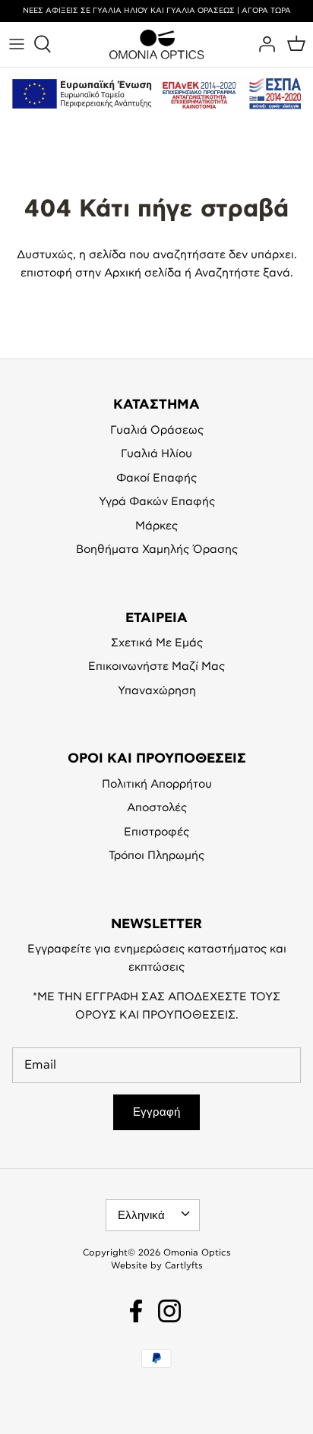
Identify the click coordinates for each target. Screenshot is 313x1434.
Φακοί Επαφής (156, 478)
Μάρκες (156, 526)
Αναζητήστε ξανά (242, 273)
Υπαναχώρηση (157, 690)
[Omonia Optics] (156, 44)
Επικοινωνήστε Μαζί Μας (156, 666)
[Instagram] (169, 1311)
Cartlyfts (184, 1265)
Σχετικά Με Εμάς (157, 643)
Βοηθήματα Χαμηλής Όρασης (157, 549)
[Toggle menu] (16, 44)
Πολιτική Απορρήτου (157, 784)
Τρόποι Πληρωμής (156, 855)
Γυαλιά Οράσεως (157, 430)
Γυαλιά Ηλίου (156, 454)
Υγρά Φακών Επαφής (157, 501)
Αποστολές (157, 807)
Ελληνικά (141, 1215)
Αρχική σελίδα (143, 273)
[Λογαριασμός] (263, 44)
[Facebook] (136, 1311)
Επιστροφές (156, 832)
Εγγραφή (156, 1112)
